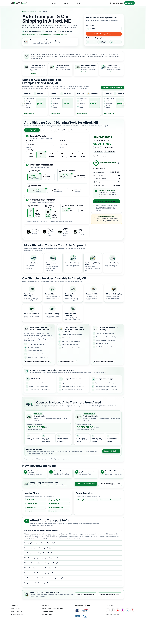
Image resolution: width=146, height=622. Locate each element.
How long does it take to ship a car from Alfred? (73, 543)
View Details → (29, 113)
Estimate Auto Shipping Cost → (110, 484)
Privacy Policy (16, 611)
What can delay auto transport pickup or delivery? (73, 563)
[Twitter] (113, 610)
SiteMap (45, 606)
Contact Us (15, 608)
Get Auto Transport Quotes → (104, 34)
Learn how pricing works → (68, 361)
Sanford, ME (30, 500)
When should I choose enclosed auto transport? (73, 568)
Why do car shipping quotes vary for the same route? (73, 558)
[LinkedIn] (127, 610)
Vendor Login (47, 611)
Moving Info (80, 3)
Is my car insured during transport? (73, 583)
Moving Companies (84, 500)
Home (24, 11)
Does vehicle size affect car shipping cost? (73, 573)
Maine (39, 11)
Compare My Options (111, 451)
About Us (14, 606)
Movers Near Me (17, 614)
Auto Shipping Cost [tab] (32, 130)
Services (53, 3)
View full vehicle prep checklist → (104, 361)
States (66, 3)
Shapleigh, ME (55, 503)
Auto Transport (31, 11)
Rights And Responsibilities (52, 608)
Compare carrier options (60, 34)
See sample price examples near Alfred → (37, 361)
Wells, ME (54, 511)
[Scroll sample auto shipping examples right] (123, 104)
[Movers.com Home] (19, 3)
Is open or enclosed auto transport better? (73, 548)
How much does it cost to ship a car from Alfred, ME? (73, 531)
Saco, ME (29, 511)
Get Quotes (129, 3)
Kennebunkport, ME (57, 507)
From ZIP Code (90, 25)
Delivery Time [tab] (62, 130)
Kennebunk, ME (32, 503)
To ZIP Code (63, 141)
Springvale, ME (55, 500)
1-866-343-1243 (117, 3)
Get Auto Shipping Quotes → (112, 87)
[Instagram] (122, 610)
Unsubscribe (47, 614)
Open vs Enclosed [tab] (48, 130)
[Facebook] (108, 610)
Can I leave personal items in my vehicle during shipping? (73, 578)
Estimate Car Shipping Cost (95, 38)
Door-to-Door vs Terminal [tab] (79, 130)
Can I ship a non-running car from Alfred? (73, 553)
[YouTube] (117, 610)
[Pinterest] (132, 610)
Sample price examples (28, 34)
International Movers (108, 500)
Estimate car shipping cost (44, 34)
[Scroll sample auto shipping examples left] (22, 104)
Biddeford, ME (31, 507)
